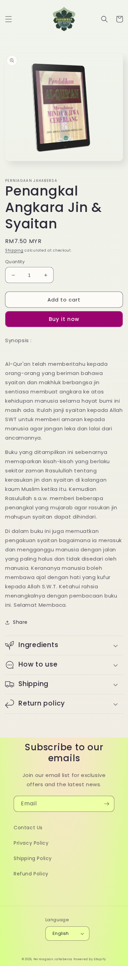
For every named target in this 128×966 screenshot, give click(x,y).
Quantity (15, 261)
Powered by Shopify (89, 959)
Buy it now (64, 319)
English (61, 933)
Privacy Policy (31, 843)
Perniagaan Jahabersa (52, 959)
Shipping (14, 250)
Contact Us (28, 827)
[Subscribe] (106, 804)
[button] (8, 19)
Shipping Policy (33, 858)
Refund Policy (31, 873)
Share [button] (20, 622)
